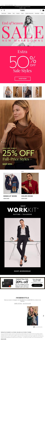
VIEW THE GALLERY (27, 303)
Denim (22, 13)
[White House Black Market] (22, 10)
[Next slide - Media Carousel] (43, 316)
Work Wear (37, 13)
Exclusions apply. (21, 84)
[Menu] (1, 10)
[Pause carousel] (44, 7)
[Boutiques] (4, 10)
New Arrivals (4, 13)
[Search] (40, 10)
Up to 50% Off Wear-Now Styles (22, 6)
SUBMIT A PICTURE (18, 303)
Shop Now (21, 7)
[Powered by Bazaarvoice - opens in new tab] (37, 327)
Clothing (9, 13)
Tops (14, 13)
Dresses (18, 13)
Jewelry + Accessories (29, 13)
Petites (42, 13)
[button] (43, 10)
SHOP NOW (6, 198)
